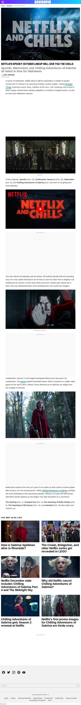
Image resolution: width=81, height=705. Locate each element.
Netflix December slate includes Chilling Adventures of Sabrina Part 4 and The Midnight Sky (19, 585)
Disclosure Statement (24, 698)
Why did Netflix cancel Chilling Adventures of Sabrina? (57, 584)
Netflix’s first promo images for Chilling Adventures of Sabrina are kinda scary (60, 622)
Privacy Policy (49, 698)
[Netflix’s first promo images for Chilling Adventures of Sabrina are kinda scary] (61, 605)
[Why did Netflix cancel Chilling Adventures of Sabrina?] (61, 567)
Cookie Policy (59, 698)
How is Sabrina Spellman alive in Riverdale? (18, 546)
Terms (50, 700)
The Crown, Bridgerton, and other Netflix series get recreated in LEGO (60, 548)
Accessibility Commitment (37, 700)
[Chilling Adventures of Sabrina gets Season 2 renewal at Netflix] (20, 605)
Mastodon (3, 704)
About (6, 698)
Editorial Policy (37, 698)
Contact (13, 698)
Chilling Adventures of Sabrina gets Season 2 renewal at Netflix (16, 622)
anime (23, 381)
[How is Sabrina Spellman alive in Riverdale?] (20, 531)
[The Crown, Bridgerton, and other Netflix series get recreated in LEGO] (61, 531)
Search (78, 686)
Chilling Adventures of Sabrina (54, 490)
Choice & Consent (71, 698)
